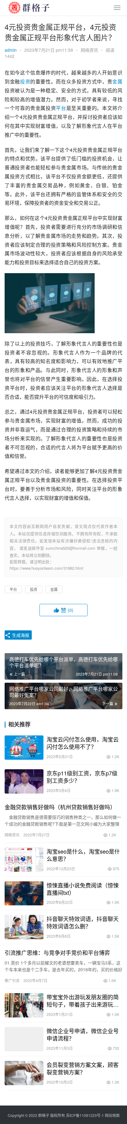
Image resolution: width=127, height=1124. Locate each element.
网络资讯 (89, 50)
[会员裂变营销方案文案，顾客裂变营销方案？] (24, 1073)
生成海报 (20, 635)
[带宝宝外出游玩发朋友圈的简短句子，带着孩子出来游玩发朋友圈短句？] (24, 1005)
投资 (25, 81)
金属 (117, 81)
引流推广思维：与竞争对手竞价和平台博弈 (57, 952)
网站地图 (112, 1115)
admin (11, 50)
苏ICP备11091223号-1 (85, 1115)
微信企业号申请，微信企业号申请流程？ (83, 1034)
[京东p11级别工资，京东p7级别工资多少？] (24, 781)
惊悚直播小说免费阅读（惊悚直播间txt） (83, 888)
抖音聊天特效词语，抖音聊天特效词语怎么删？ (83, 922)
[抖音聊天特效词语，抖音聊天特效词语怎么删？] (24, 927)
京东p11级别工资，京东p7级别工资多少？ (82, 776)
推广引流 (12, 980)
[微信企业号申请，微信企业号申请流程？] (24, 1039)
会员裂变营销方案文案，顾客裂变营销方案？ (83, 1068)
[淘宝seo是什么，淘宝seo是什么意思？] (24, 859)
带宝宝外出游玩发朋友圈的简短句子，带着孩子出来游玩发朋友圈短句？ (83, 1000)
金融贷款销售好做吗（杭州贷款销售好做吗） (60, 807)
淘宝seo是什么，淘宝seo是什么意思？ (83, 854)
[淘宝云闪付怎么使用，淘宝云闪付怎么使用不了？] (24, 747)
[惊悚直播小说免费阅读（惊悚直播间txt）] (24, 893)
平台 (61, 107)
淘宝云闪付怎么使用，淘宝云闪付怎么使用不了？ (83, 742)
